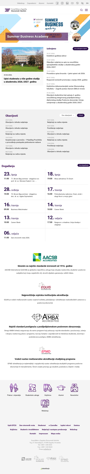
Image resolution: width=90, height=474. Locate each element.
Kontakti (50, 3)
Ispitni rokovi (65, 425)
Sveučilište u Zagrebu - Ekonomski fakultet (16, 10)
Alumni (41, 3)
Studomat (42, 425)
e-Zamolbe (53, 425)
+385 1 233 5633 (46, 447)
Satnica (77, 425)
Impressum (43, 434)
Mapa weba (55, 434)
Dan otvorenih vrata (27, 425)
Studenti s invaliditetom (29, 429)
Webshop (20, 3)
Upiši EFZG (12, 425)
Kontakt (33, 434)
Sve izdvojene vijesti (80, 48)
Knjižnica (13, 429)
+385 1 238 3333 (46, 445)
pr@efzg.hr (47, 449)
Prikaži (81, 115)
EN (87, 3)
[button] (67, 115)
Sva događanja (83, 165)
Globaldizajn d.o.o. (45, 469)
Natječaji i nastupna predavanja (54, 429)
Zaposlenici (31, 3)
